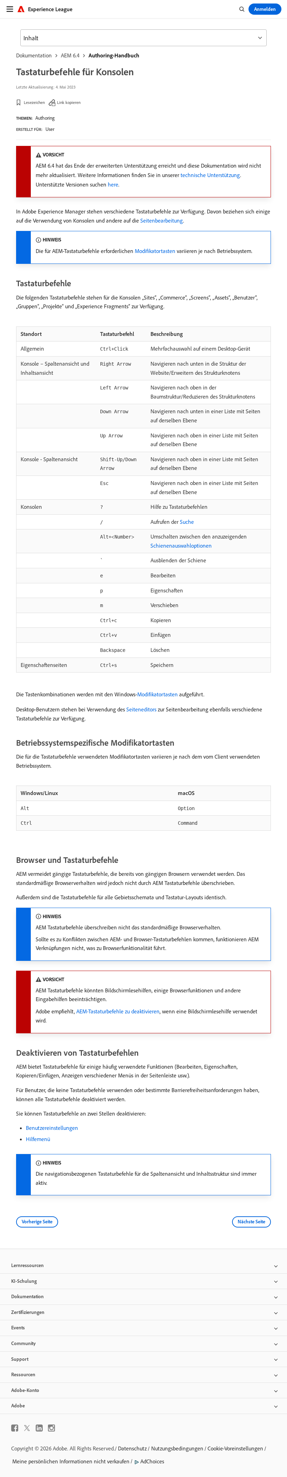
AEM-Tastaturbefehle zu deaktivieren (118, 1011)
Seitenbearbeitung (161, 220)
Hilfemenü (38, 1138)
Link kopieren (68, 102)
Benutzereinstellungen (52, 1127)
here (113, 184)
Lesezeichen (34, 102)
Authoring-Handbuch (114, 55)
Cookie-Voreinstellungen (235, 1448)
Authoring (45, 118)
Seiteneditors (141, 709)
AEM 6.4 (70, 55)
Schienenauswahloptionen (181, 545)
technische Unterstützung (210, 174)
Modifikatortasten (155, 250)
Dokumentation (34, 55)
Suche (187, 521)
